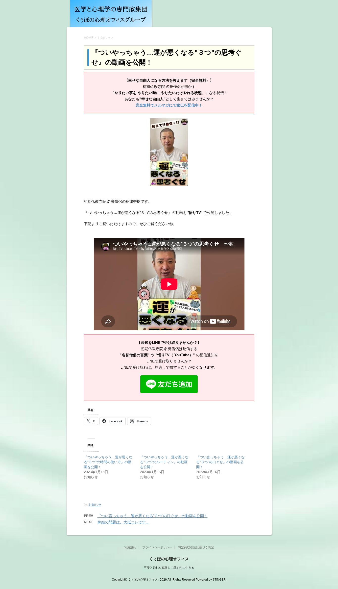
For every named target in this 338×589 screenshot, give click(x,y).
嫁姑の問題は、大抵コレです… (123, 522)
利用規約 (130, 547)
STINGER (219, 579)
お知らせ (94, 505)
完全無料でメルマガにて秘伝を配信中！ (169, 105)
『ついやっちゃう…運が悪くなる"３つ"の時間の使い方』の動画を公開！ (108, 462)
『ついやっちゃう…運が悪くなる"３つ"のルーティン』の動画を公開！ (164, 462)
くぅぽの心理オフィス (169, 559)
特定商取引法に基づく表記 (196, 547)
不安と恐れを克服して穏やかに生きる (169, 567)
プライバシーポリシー (157, 547)
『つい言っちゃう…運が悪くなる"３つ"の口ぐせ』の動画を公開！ (220, 462)
